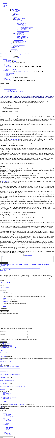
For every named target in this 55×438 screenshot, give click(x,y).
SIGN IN (2, 389)
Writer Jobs (16, 46)
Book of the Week (15, 10)
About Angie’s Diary (19, 42)
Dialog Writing (18, 264)
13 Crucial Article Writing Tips (24, 22)
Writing (4, 78)
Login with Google (4, 311)
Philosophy (8, 60)
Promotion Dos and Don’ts (23, 31)
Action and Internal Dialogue (26, 27)
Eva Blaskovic (6, 301)
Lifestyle (5, 71)
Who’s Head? (23, 26)
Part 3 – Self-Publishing (22, 37)
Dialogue (9, 92)
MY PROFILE (14, 50)
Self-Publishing (17, 33)
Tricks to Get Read (21, 23)
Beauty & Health (9, 73)
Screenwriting (43, 264)
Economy (8, 61)
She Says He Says (5, 353)
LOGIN (13, 51)
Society (4, 68)
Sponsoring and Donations (20, 41)
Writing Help (17, 19)
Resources (13, 43)
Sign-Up (16, 13)
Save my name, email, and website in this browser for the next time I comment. (19, 339)
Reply (4, 298)
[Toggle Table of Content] (1, 86)
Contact (13, 47)
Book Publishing (4, 264)
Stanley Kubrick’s (5, 181)
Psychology (5, 70)
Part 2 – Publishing (21, 36)
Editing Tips (20, 20)
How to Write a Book (32, 264)
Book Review (9, 80)
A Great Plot (10, 90)
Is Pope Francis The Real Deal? (7, 282)
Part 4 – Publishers (21, 38)
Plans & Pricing (15, 9)
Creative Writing (11, 264)
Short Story (8, 66)
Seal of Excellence (18, 40)
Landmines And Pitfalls (25, 28)
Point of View (20, 24)
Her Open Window (4, 287)
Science (7, 69)
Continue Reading (4, 263)
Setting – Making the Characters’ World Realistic (17, 93)
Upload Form (17, 14)
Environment (25, 264)
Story (4, 64)
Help (12, 15)
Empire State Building (14, 139)
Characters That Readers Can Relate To (15, 91)
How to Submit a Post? (19, 18)
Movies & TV (9, 74)
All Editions (17, 11)
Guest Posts (14, 49)
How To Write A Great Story (10, 89)
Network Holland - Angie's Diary (16, 404)
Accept (1, 407)
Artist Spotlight (9, 62)
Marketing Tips (20, 32)
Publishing (8, 79)
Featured (5, 59)
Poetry (4, 76)
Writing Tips (6, 265)
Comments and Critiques (22, 29)
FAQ (15, 17)
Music (7, 75)
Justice (38, 264)
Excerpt (7, 65)
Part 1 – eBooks (20, 34)
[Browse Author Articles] (5, 269)
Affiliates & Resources (19, 45)
